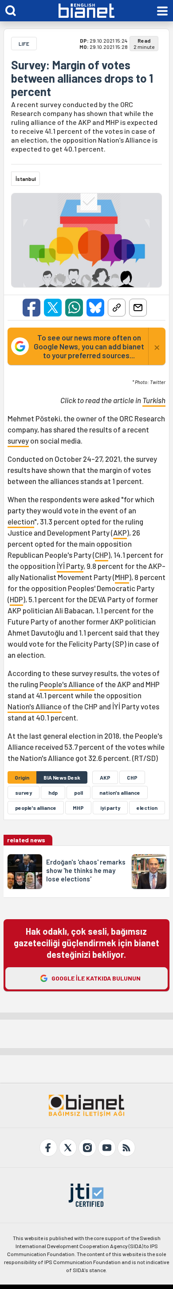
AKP (120, 532)
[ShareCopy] (117, 307)
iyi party (110, 808)
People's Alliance (66, 684)
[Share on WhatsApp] (74, 307)
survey (18, 440)
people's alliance (35, 808)
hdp (53, 792)
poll (78, 792)
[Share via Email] (138, 307)
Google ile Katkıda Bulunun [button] (96, 978)
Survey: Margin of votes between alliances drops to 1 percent (82, 78)
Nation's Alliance (35, 706)
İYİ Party (70, 565)
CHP (101, 554)
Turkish (153, 400)
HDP (16, 599)
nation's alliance (119, 792)
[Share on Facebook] (31, 307)
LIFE (24, 43)
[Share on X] (53, 307)
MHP (122, 576)
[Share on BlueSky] (95, 307)
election (21, 521)
